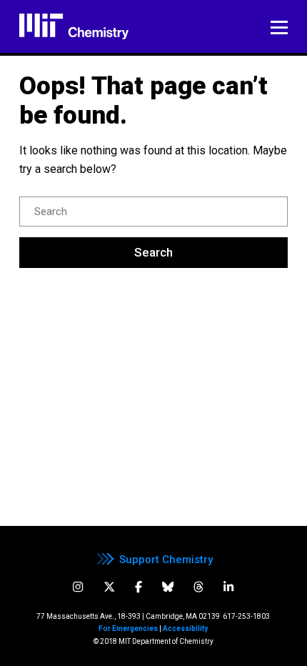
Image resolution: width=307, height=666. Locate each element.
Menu (279, 28)
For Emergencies (128, 628)
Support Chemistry (166, 559)
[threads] (198, 587)
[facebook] (138, 587)
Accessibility (185, 628)
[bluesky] (167, 587)
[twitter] (109, 587)
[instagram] (78, 587)
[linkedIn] (228, 587)
